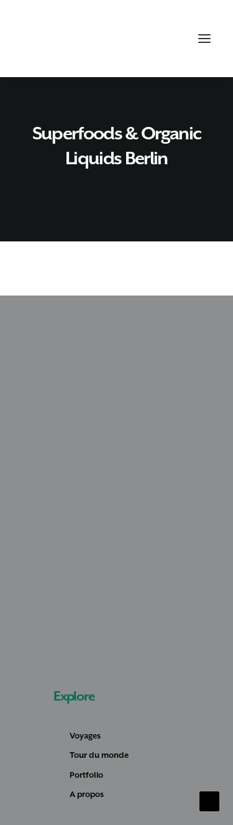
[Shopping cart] (168, 38)
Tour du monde (99, 755)
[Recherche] (148, 38)
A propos (87, 794)
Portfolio (86, 775)
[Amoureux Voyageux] (44, 38)
